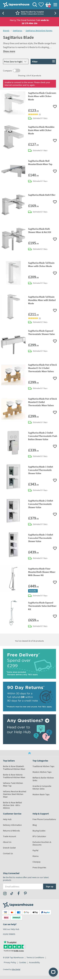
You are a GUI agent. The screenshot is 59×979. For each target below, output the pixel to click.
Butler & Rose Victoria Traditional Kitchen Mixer (14, 776)
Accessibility (34, 962)
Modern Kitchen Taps (42, 772)
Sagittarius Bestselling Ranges (39, 30)
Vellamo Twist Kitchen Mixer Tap (13, 784)
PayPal (35, 850)
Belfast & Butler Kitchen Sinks (43, 779)
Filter (35, 61)
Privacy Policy (10, 962)
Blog (35, 825)
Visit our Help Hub (11, 929)
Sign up (49, 886)
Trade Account (9, 836)
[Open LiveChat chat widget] (53, 972)
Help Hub (7, 819)
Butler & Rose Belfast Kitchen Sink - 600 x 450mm (12, 805)
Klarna (35, 856)
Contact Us (8, 853)
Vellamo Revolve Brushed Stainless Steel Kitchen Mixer (14, 794)
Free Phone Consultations (44, 819)
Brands (6, 30)
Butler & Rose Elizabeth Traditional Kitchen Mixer (14, 767)
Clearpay (37, 861)
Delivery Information (12, 825)
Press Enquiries (39, 867)
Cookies (22, 962)
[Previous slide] (3, 13)
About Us (7, 842)
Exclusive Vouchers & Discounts (42, 843)
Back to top (29, 753)
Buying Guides (39, 830)
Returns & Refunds (11, 830)
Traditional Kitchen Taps (43, 766)
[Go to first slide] (56, 13)
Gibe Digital (16, 969)
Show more (9, 51)
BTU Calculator (39, 836)
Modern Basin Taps (41, 794)
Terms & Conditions (35, 957)
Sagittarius (17, 30)
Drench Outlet (9, 847)
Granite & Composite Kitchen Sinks (42, 787)
